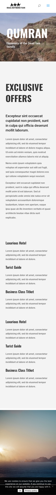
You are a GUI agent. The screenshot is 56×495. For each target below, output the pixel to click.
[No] (52, 486)
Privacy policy (31, 490)
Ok (20, 490)
